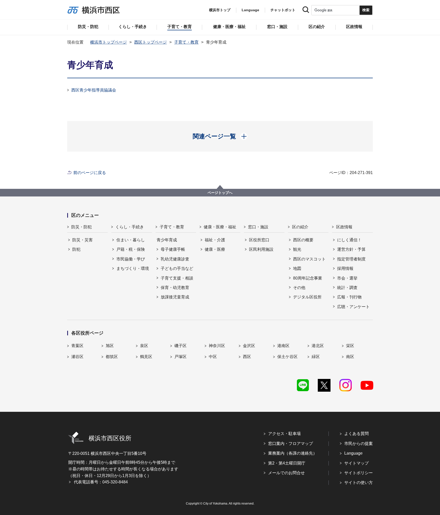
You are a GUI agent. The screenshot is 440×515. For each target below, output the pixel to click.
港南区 (283, 346)
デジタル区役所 (307, 297)
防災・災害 (82, 240)
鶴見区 (146, 356)
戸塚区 (180, 356)
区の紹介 (300, 227)
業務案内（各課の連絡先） (292, 453)
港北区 (318, 346)
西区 (247, 356)
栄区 (350, 346)
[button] (220, 136)
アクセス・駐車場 (284, 433)
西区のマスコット (309, 259)
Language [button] (250, 10)
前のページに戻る (89, 172)
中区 (213, 356)
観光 (297, 249)
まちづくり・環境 (132, 268)
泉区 (144, 346)
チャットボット (282, 10)
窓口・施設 (258, 227)
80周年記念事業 (307, 278)
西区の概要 (303, 240)
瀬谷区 (77, 356)
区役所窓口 (259, 240)
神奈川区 (217, 346)
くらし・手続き (129, 227)
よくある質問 (356, 433)
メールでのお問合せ (286, 473)
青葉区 (77, 346)
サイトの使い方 (358, 482)
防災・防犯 (81, 227)
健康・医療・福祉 (220, 227)
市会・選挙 (347, 278)
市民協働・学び (130, 259)
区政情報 (344, 227)
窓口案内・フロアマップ (290, 443)
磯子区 (180, 346)
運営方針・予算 (351, 249)
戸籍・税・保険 (130, 249)
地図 (297, 268)
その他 (299, 287)
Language (353, 453)
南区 (350, 356)
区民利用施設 (261, 249)
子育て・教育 (186, 42)
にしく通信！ (349, 240)
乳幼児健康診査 (175, 259)
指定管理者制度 (351, 259)
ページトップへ (220, 193)
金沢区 (249, 346)
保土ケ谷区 (287, 356)
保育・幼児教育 (175, 287)
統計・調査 (347, 287)
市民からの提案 (358, 443)
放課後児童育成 (175, 297)
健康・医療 (215, 249)
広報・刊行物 (349, 297)
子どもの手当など (177, 268)
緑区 (316, 356)
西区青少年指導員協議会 (93, 90)
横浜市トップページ (108, 42)
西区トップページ (150, 42)
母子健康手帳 (173, 249)
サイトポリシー (358, 473)
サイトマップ (356, 463)
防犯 (76, 249)
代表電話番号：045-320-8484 (101, 482)
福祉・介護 (215, 240)
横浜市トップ (219, 10)
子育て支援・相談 (177, 278)
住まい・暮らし (130, 240)
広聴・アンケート (353, 307)
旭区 (110, 346)
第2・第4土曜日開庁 (286, 463)
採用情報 (345, 268)
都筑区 (112, 356)
